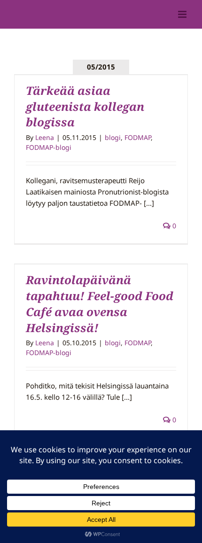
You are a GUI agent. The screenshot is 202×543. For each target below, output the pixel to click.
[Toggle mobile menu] (183, 14)
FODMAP (137, 137)
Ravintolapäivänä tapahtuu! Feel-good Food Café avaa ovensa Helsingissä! (99, 303)
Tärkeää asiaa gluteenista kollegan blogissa (85, 106)
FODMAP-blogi (48, 147)
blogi (113, 137)
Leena (44, 137)
